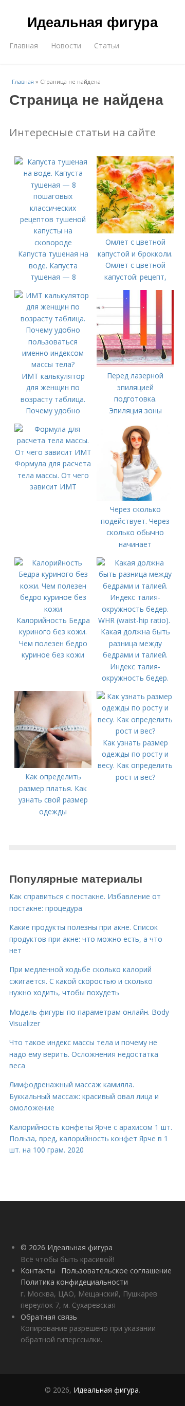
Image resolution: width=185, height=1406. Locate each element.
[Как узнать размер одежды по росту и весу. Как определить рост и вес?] (135, 731)
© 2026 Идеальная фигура (67, 1247)
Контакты (38, 1270)
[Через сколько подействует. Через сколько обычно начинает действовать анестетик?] (135, 498)
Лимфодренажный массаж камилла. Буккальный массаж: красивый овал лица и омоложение (84, 1096)
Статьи (106, 45)
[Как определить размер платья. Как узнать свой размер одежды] (52, 765)
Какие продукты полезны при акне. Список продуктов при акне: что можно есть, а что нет (85, 938)
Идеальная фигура (92, 21)
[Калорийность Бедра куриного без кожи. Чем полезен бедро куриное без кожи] (52, 609)
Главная (23, 45)
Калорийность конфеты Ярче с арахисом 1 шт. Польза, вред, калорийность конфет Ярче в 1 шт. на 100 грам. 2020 (90, 1138)
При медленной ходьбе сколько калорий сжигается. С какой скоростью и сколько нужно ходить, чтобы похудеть (81, 980)
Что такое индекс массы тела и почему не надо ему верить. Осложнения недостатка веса (83, 1053)
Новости (66, 45)
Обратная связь (49, 1317)
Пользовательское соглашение (116, 1270)
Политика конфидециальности (74, 1282)
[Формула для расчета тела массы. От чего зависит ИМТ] (52, 452)
